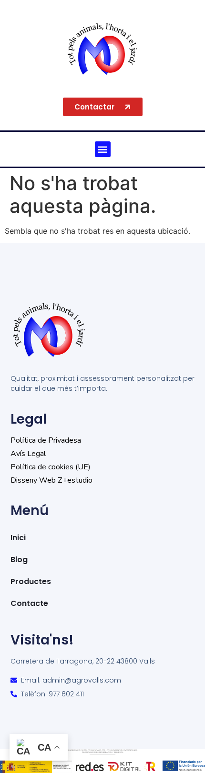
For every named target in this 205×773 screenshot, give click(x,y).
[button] (103, 149)
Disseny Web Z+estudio (51, 480)
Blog (19, 559)
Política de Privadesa (45, 440)
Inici (18, 537)
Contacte (29, 603)
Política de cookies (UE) (50, 467)
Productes (30, 581)
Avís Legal (28, 453)
